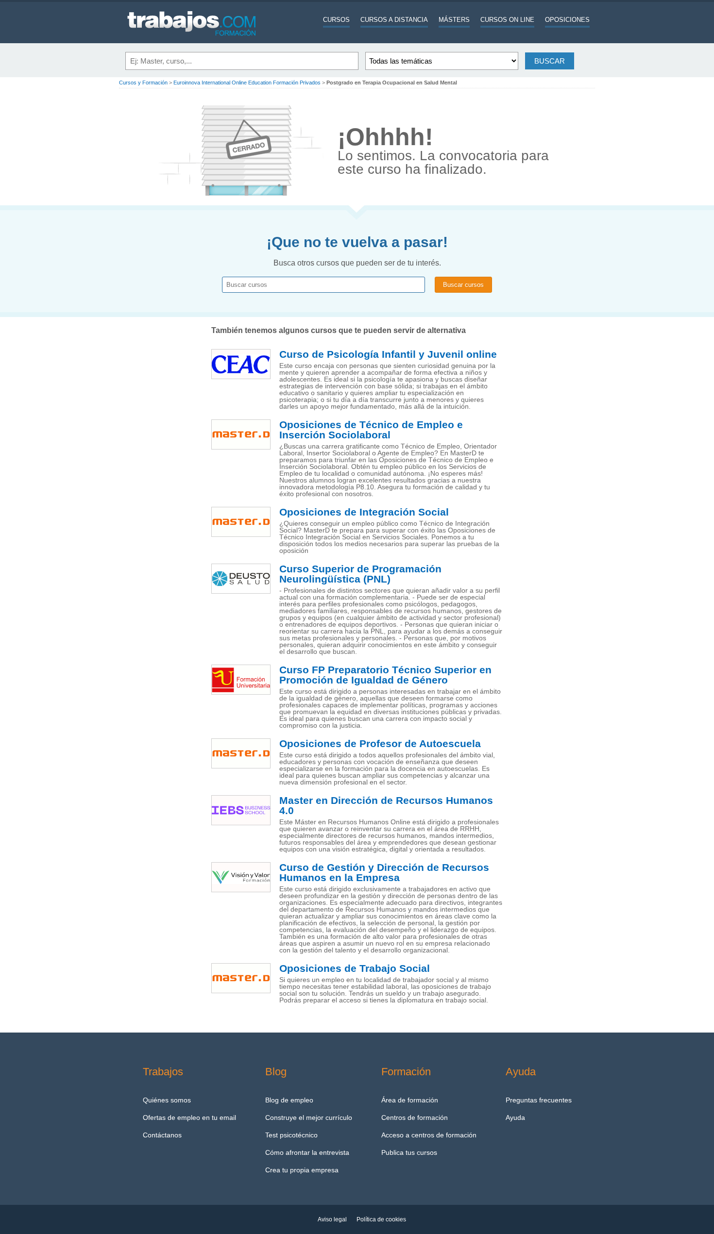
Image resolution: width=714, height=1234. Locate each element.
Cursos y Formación (143, 82)
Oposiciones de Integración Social (364, 512)
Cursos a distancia (394, 19)
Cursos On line (507, 19)
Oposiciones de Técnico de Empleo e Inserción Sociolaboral (371, 429)
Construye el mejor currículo (308, 1117)
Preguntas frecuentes (539, 1100)
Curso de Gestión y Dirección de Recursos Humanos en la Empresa (384, 872)
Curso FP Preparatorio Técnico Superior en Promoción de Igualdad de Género (385, 675)
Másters (454, 19)
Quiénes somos (167, 1100)
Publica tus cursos (409, 1152)
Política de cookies (381, 1219)
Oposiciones (567, 19)
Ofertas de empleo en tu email (189, 1117)
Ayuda (515, 1117)
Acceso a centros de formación (428, 1135)
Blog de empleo (289, 1100)
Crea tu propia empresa (302, 1170)
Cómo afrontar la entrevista (307, 1152)
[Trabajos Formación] (191, 41)
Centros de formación (414, 1117)
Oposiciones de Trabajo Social (354, 968)
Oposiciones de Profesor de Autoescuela (380, 743)
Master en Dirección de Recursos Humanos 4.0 (386, 805)
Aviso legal (332, 1219)
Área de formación (409, 1100)
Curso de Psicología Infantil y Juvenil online (388, 354)
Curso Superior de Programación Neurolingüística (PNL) (360, 574)
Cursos (336, 19)
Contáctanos (162, 1135)
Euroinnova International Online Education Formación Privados (247, 82)
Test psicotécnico (291, 1135)
